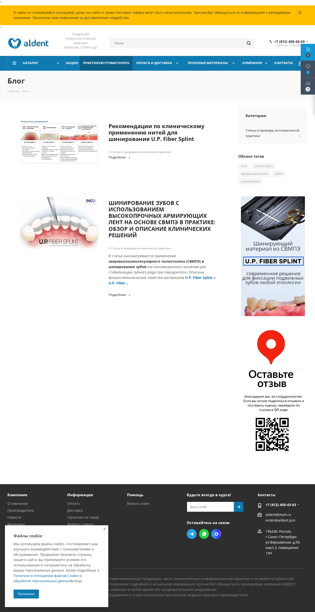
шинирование (250, 181)
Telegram (192, 534)
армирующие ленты (254, 173)
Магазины (16, 524)
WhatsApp (204, 534)
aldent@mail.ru (278, 514)
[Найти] (249, 43)
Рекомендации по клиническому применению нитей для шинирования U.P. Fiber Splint (157, 132)
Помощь (135, 494)
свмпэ (279, 173)
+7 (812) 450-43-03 (289, 41)
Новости (14, 517)
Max (216, 534)
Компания (17, 494)
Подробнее (117, 157)
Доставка (75, 510)
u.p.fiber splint (263, 166)
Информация (80, 494)
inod (244, 166)
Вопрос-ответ (138, 503)
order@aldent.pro (280, 520)
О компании (17, 503)
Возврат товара (80, 524)
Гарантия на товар (83, 517)
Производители (20, 510)
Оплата (73, 503)
